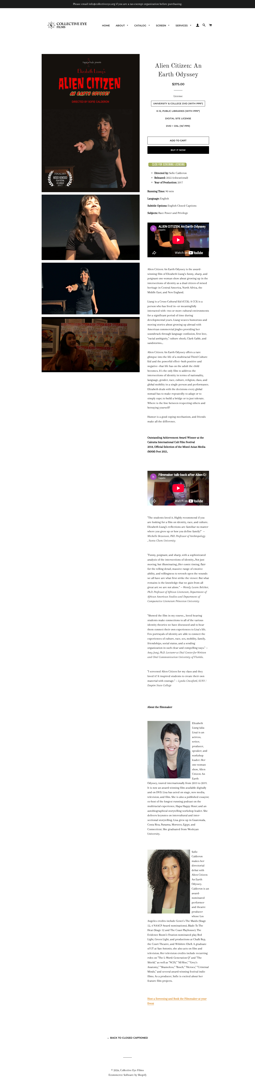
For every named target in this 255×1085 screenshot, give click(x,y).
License (178, 96)
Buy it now (178, 150)
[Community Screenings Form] (167, 166)
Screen (161, 25)
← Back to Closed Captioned (127, 1037)
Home (106, 25)
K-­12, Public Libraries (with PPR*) (178, 111)
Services (182, 25)
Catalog (140, 25)
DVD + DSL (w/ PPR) (178, 125)
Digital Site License (178, 118)
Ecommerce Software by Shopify (128, 1074)
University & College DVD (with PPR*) (178, 103)
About (120, 25)
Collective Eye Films (132, 1070)
